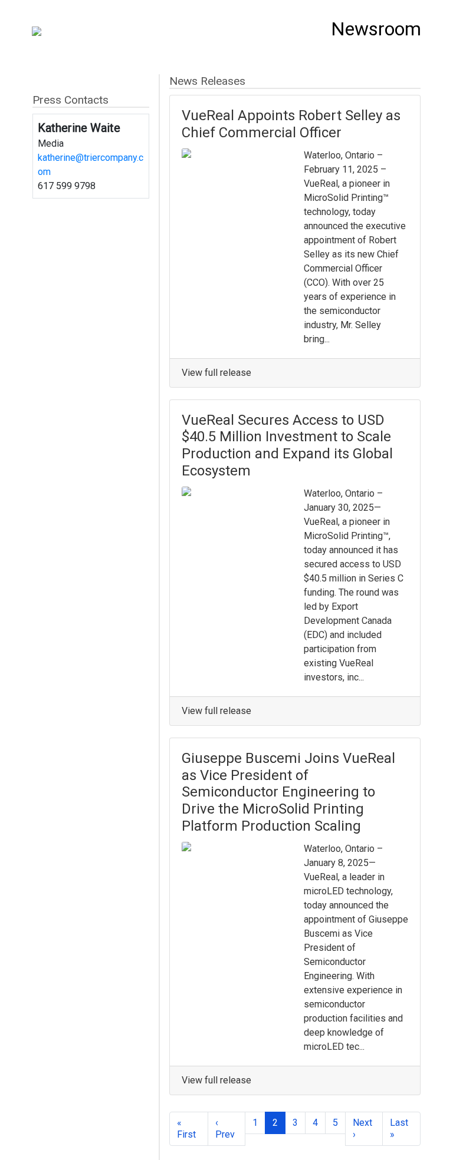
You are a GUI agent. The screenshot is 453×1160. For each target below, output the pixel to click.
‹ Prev (225, 1128)
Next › (362, 1128)
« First (186, 1128)
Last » (399, 1128)
